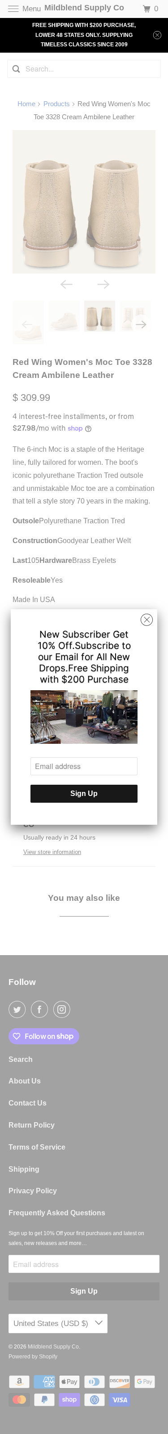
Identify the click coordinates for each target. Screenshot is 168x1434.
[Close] (147, 620)
